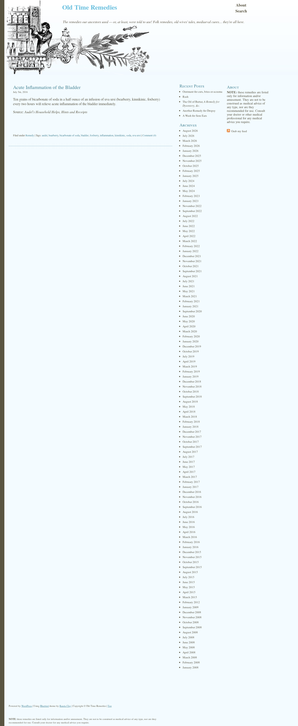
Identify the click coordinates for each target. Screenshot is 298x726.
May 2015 (189, 587)
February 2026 (191, 146)
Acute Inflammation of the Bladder (46, 87)
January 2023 (191, 201)
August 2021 (190, 276)
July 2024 (188, 181)
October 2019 (191, 351)
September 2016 (192, 507)
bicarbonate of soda (70, 135)
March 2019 (190, 366)
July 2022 (188, 221)
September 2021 (192, 271)
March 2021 (190, 296)
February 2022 (191, 246)
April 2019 (189, 361)
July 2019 (188, 356)
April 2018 (189, 411)
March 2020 (190, 331)
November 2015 (192, 557)
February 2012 (191, 602)
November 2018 (192, 386)
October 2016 (191, 502)
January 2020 (191, 341)
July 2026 (188, 136)
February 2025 (191, 171)
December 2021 (192, 256)
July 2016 (188, 517)
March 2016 (190, 537)
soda (128, 135)
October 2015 (191, 562)
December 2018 (192, 381)
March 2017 (190, 477)
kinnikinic (120, 135)
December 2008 (192, 612)
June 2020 (189, 316)
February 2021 (191, 301)
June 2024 (189, 186)
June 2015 (189, 582)
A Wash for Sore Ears (195, 116)
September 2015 (192, 567)
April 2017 (189, 472)
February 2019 (191, 371)
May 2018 (189, 406)
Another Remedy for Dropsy (199, 111)
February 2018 (191, 422)
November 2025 (192, 161)
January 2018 (191, 427)
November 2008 (192, 617)
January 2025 (191, 176)
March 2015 (190, 597)
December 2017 (192, 432)
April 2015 (189, 592)
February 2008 (191, 662)
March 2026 (190, 141)
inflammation (106, 135)
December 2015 (192, 552)
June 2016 (189, 522)
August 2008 (190, 632)
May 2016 (189, 527)
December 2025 (192, 156)
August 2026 (190, 131)
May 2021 (189, 291)
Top (110, 705)
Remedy (30, 135)
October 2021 (191, 266)
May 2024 (189, 191)
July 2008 (188, 637)
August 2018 (190, 401)
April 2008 (189, 652)
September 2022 (192, 211)
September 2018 (192, 396)
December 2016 (192, 492)
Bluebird (44, 705)
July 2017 (188, 457)
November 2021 (192, 261)
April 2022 (189, 236)
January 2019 (191, 376)
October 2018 (191, 391)
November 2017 (192, 437)
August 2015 (190, 572)
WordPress (26, 705)
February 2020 (191, 336)
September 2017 (192, 447)
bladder (85, 135)
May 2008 (189, 647)
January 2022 (191, 251)
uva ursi (136, 135)
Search (241, 11)
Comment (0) (149, 135)
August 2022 (190, 216)
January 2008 (191, 667)
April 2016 (189, 532)
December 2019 (192, 346)
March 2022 (190, 241)
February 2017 (191, 482)
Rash (185, 97)
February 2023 (191, 196)
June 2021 (189, 286)
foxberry (94, 135)
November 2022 (192, 206)
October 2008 (191, 622)
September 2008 (192, 627)
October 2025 (191, 166)
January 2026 (191, 151)
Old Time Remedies (89, 7)
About (241, 5)
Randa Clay (65, 705)
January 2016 (191, 547)
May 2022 (189, 231)
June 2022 (189, 226)
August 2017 (190, 452)
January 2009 (191, 607)
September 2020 (192, 311)
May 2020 (189, 321)
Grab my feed (239, 131)
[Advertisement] (90, 124)
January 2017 (191, 487)
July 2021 (188, 281)
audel (44, 135)
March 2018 (190, 417)
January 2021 (191, 306)
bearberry (53, 135)
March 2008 (190, 657)
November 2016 (192, 497)
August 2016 (190, 512)
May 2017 (189, 467)
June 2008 (189, 642)
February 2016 (191, 542)
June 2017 (189, 462)
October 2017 (191, 442)
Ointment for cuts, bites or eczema (202, 92)
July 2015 (188, 577)
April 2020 (189, 326)
